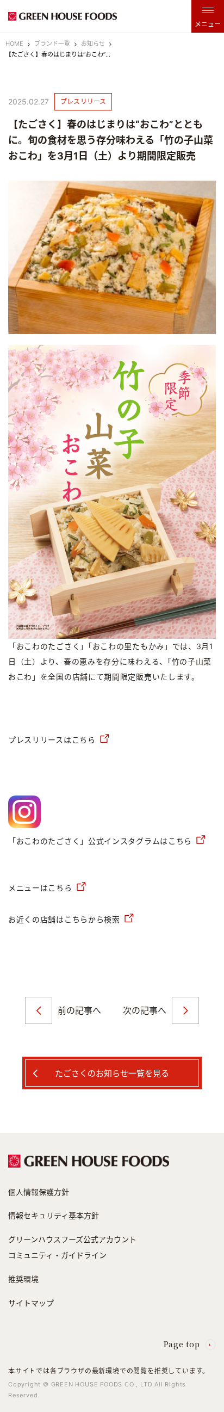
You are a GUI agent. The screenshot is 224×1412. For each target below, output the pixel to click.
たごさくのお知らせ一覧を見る (112, 1073)
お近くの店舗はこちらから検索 (64, 919)
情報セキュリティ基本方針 (53, 1215)
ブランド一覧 (52, 43)
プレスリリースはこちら (52, 739)
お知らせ (93, 43)
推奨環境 (23, 1279)
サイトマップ (31, 1303)
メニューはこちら (40, 887)
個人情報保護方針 (38, 1192)
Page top (182, 1344)
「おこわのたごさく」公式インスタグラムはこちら (100, 841)
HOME (14, 43)
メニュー (208, 24)
